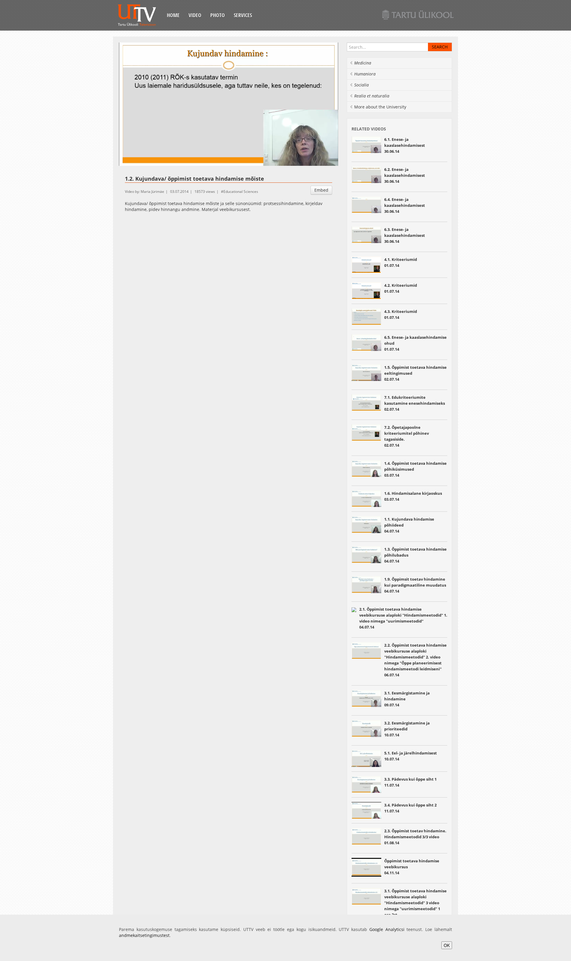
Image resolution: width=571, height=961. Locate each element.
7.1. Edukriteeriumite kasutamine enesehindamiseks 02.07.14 (414, 403)
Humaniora (365, 74)
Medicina (362, 63)
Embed (321, 190)
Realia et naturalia (371, 96)
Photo (217, 15)
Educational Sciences (240, 191)
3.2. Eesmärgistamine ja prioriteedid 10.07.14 (407, 729)
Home (173, 15)
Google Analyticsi (386, 929)
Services (243, 15)
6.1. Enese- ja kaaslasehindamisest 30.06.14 (404, 145)
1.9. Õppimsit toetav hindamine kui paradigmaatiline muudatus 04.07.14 (415, 585)
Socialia (361, 85)
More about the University (380, 107)
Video (195, 15)
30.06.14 (404, 205)
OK (447, 945)
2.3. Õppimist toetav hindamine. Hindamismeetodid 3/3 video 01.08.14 (415, 836)
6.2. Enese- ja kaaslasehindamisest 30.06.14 (404, 175)
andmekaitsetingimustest (144, 935)
